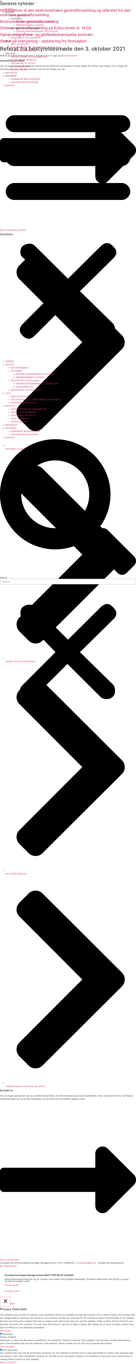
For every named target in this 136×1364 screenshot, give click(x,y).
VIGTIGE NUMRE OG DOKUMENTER (29, 56)
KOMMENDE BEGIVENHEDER (25, 79)
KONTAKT (10, 85)
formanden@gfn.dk (86, 1263)
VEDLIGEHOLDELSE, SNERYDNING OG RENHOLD (36, 47)
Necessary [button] (5, 1330)
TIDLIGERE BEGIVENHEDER (24, 82)
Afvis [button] (17, 1291)
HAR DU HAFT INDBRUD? (23, 60)
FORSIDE (9, 9)
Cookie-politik (12, 1285)
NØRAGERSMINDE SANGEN (30, 25)
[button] (68, 223)
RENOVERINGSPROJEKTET (24, 50)
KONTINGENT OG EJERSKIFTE (26, 37)
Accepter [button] (9, 1291)
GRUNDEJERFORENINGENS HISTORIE (35, 22)
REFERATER (11, 72)
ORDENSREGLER (24, 34)
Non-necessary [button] (7, 1346)
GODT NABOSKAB (20, 66)
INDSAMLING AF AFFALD (23, 63)
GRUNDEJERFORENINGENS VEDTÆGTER (37, 31)
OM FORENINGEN (19, 15)
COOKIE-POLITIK (19, 69)
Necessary (7, 1334)
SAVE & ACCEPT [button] (8, 1362)
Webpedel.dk (10, 1266)
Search (3, 577)
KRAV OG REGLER (20, 44)
